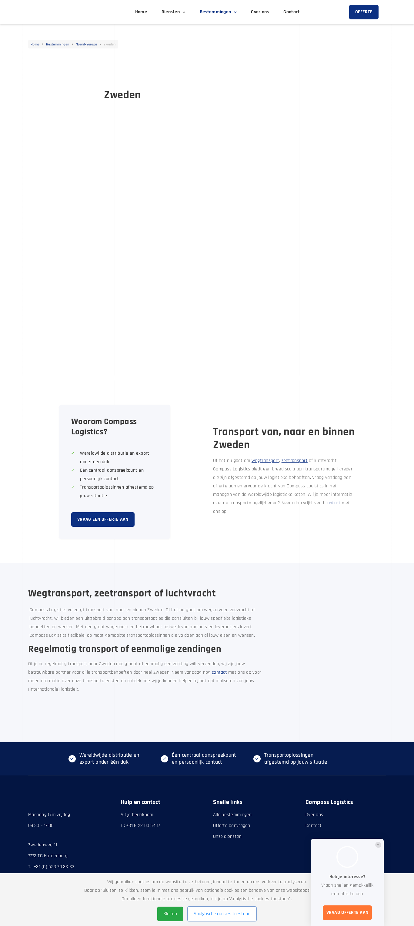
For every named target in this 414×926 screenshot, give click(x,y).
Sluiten (170, 914)
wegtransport (265, 460)
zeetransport (295, 460)
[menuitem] (141, 12)
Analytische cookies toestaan (222, 914)
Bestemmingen (57, 44)
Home (35, 44)
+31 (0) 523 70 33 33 (54, 867)
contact (333, 503)
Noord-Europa (86, 44)
